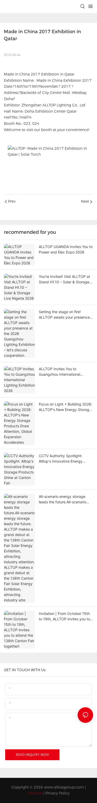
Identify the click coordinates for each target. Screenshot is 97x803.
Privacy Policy (58, 793)
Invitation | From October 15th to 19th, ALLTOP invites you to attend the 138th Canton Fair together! (64, 616)
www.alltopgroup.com (64, 787)
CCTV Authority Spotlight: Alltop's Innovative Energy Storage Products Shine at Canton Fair (61, 459)
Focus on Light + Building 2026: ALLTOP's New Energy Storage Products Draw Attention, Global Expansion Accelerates (66, 407)
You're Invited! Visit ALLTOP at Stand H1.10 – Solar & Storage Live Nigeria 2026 (64, 279)
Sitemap (34, 793)
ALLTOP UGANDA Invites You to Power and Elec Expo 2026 (66, 249)
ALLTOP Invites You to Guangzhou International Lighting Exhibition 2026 (59, 372)
